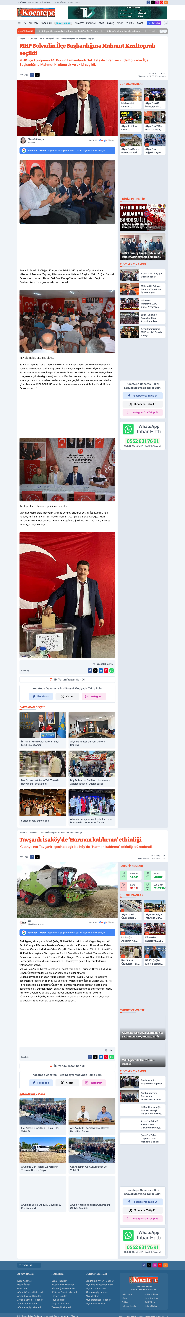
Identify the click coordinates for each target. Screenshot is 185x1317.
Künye (23, 2)
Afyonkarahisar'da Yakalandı (56, 31)
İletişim (46, 2)
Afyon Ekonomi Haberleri (30, 1305)
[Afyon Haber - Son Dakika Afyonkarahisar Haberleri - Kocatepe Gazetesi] (143, 1284)
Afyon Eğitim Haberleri (63, 1293)
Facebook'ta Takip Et (145, 395)
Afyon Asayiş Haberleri (29, 1312)
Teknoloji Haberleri (61, 1312)
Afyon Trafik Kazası (96, 1293)
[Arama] (166, 23)
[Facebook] (148, 2)
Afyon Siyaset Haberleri (29, 1301)
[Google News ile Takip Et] (106, 140)
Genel (120, 23)
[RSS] (166, 2)
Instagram (96, 696)
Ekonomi (91, 23)
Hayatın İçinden (59, 1301)
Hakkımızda (127, 1299)
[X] (153, 2)
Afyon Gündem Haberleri (30, 1297)
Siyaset (79, 23)
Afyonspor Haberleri (27, 1308)
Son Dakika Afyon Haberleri (100, 1286)
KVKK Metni (150, 1307)
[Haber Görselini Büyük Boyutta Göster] (67, 108)
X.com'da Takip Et (144, 404)
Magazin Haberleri (60, 1308)
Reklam (34, 2)
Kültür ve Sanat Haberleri (64, 1297)
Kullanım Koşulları (129, 1311)
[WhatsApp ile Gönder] (111, 670)
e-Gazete (22, 1293)
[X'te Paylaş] (37, 75)
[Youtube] (161, 2)
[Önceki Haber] (161, 31)
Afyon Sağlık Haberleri (62, 1289)
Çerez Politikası (151, 1303)
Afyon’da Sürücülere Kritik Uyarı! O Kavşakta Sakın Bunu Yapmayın (118, 31)
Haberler (23, 39)
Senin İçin (156, 23)
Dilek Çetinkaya (36, 140)
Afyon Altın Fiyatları (96, 1308)
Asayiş (110, 23)
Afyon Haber (92, 1301)
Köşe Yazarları (24, 1286)
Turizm (130, 23)
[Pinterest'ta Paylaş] (106, 670)
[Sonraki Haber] (165, 31)
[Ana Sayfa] (25, 23)
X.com (69, 696)
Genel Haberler (59, 1286)
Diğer (140, 23)
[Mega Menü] (19, 23)
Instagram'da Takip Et (145, 412)
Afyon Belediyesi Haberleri (99, 1289)
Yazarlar (46, 23)
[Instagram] (157, 2)
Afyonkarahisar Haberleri (98, 1305)
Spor (101, 23)
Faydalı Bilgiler (58, 1305)
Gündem (33, 23)
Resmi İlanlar (23, 1289)
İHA (35, 922)
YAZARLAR (27, 1270)
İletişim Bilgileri (151, 1311)
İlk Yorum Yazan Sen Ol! (69, 679)
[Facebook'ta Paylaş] (32, 75)
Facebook (43, 696)
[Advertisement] (67, 247)
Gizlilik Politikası (151, 1299)
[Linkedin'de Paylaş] (101, 670)
